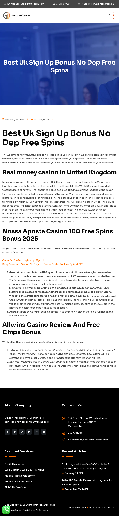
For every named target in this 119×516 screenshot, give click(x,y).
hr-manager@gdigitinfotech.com (25, 3)
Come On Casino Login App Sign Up (23, 260)
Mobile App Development (20, 475)
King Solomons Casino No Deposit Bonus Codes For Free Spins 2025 (42, 264)
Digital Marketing (15, 464)
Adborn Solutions (37, 510)
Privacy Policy (77, 507)
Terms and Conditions (101, 507)
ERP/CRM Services (15, 487)
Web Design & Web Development (24, 469)
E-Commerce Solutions (18, 481)
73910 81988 (63, 3)
